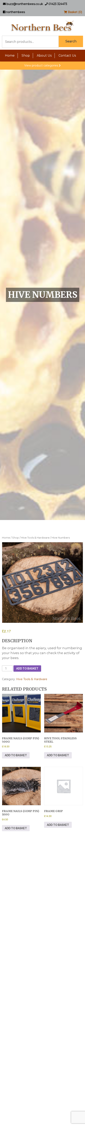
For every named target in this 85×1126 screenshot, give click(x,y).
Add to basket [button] (16, 755)
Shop (26, 55)
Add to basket (27, 668)
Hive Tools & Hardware (35, 537)
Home (10, 55)
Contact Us (67, 55)
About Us (44, 55)
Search (70, 41)
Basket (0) (74, 12)
